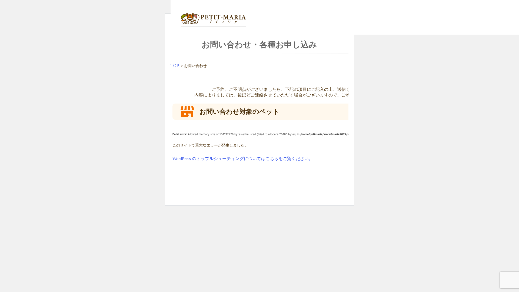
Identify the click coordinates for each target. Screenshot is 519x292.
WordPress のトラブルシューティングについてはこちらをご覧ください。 (242, 158)
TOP (175, 65)
